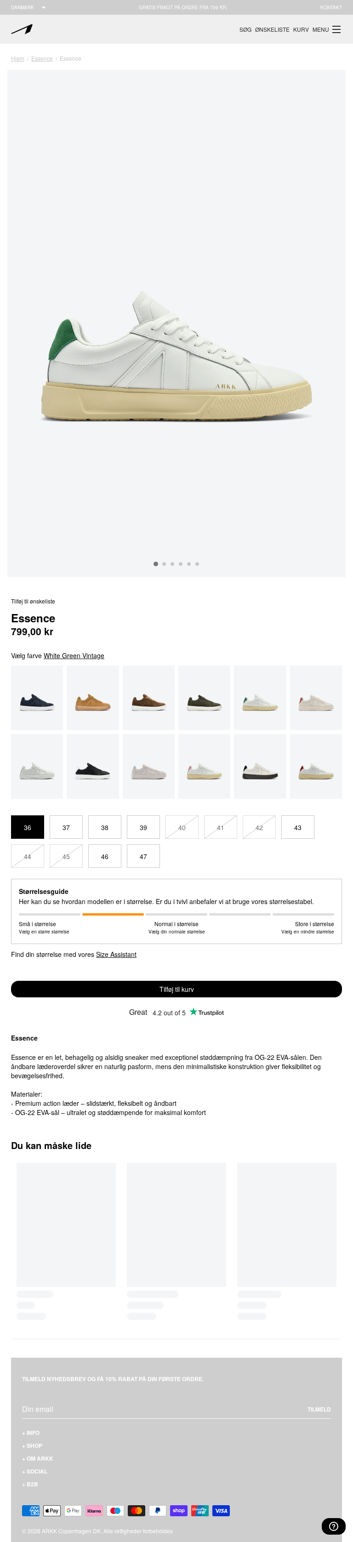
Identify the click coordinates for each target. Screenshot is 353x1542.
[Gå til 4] (180, 564)
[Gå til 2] (164, 564)
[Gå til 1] (156, 564)
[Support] (334, 1526)
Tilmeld (319, 1409)
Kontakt (331, 7)
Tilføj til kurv (176, 989)
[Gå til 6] (197, 564)
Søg (245, 29)
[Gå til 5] (189, 564)
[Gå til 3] (172, 564)
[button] (327, 29)
